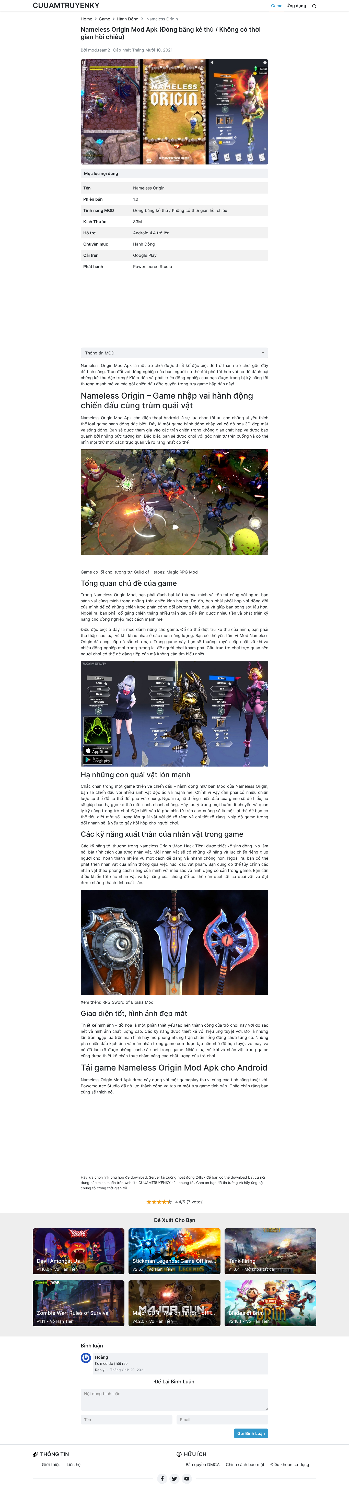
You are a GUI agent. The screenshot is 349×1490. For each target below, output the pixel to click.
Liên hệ (73, 1464)
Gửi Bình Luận (251, 1433)
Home (86, 18)
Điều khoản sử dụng (290, 1464)
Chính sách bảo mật (245, 1464)
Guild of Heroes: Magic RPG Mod (166, 572)
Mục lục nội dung (101, 173)
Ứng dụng (296, 5)
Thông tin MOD (99, 352)
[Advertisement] (175, 312)
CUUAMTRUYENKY (66, 5)
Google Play (145, 255)
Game (276, 5)
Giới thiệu (51, 1464)
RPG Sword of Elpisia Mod (128, 1002)
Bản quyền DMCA (203, 1464)
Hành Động (127, 18)
